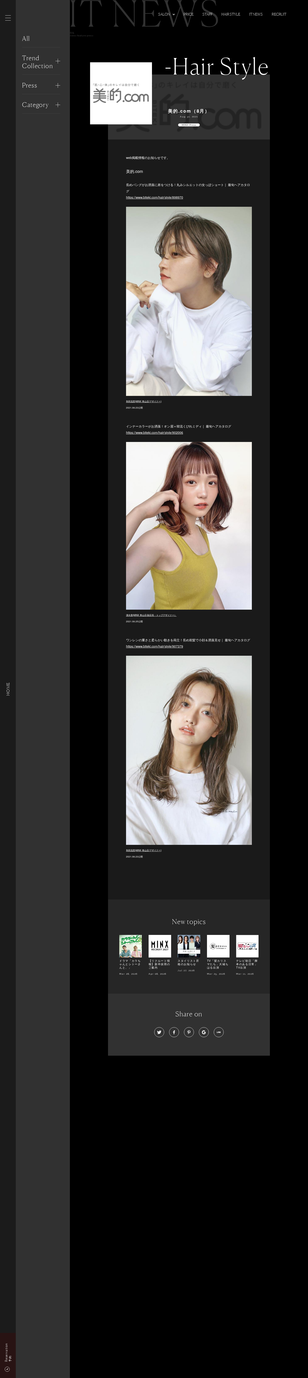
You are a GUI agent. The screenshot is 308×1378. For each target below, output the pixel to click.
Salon (164, 14)
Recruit (279, 14)
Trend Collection (37, 62)
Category (35, 105)
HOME (7, 689)
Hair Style (230, 14)
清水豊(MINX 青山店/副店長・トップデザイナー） (151, 615)
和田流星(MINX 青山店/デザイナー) (143, 401)
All (26, 38)
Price (188, 14)
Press (29, 85)
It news (256, 14)
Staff (207, 14)
